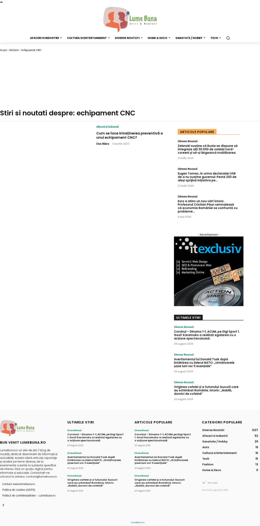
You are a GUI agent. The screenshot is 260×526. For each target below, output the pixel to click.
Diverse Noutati (187, 141)
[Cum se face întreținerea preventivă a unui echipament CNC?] (54, 147)
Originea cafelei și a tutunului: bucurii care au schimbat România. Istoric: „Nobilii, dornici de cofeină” (206, 390)
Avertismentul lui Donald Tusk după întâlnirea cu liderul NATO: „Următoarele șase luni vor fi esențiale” (204, 362)
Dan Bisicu (102, 143)
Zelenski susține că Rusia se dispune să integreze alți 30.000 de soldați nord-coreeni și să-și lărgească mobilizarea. (208, 149)
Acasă (3, 49)
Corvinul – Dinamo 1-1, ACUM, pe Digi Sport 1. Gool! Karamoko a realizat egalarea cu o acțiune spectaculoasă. (207, 335)
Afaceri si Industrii (107, 126)
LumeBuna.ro (137, 522)
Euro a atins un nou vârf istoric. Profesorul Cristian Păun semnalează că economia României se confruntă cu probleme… (208, 206)
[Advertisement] (130, 80)
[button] (228, 38)
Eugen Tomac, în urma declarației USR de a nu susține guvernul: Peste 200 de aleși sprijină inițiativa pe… (207, 176)
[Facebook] (3, 505)
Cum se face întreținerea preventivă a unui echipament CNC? (129, 135)
